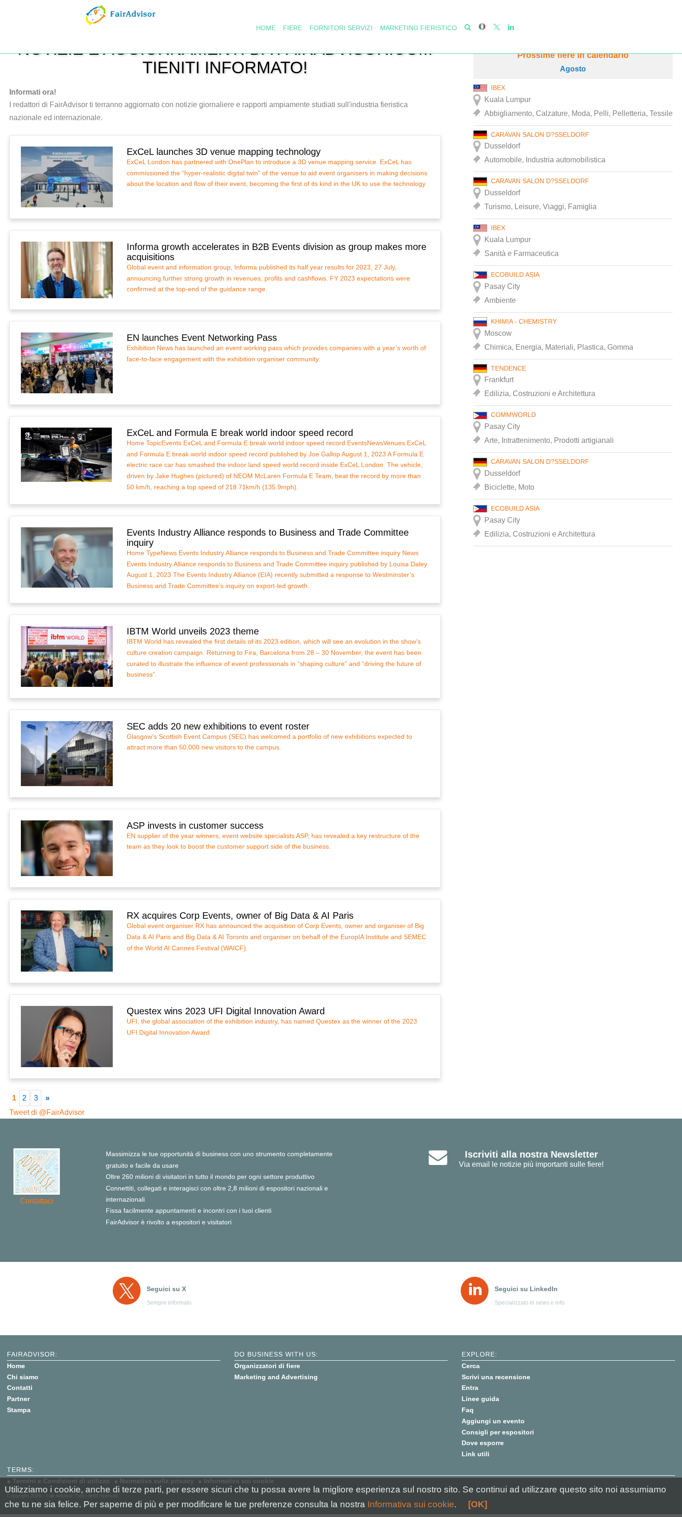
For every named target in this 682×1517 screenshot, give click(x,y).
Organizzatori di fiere (267, 1366)
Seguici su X (166, 1289)
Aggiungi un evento (493, 1421)
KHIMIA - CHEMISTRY (524, 321)
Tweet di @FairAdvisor (46, 1112)
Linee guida (480, 1398)
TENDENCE (508, 368)
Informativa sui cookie (410, 1504)
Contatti (19, 1387)
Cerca (471, 1366)
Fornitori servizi (341, 28)
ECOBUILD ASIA (515, 274)
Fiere (292, 28)
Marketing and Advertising (276, 1377)
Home (266, 28)
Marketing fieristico (418, 28)
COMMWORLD (513, 414)
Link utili (475, 1454)
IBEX (498, 87)
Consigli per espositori (498, 1432)
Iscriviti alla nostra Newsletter (531, 1154)
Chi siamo (23, 1377)
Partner (18, 1398)
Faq (468, 1410)
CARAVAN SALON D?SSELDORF (540, 134)
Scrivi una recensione (496, 1377)
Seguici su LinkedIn (526, 1289)
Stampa (19, 1410)
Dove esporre (483, 1443)
